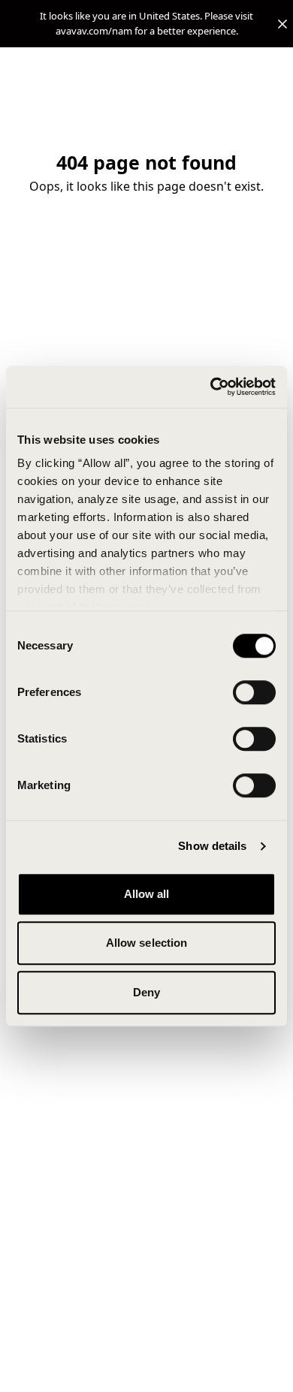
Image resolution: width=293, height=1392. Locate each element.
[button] (146, 23)
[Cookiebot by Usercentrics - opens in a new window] (211, 386)
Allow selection (147, 942)
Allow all (147, 893)
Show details (212, 845)
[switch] (254, 692)
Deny (146, 992)
